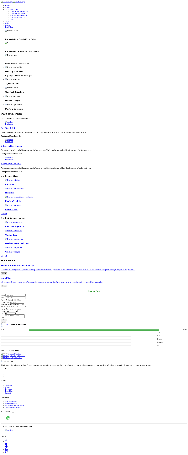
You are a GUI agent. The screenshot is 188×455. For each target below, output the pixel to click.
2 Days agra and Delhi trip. (19, 11)
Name (3, 295)
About (7, 7)
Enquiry (4, 273)
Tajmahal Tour (12, 35)
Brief (2, 318)
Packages (8, 389)
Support (8, 393)
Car (2, 313)
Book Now (9, 27)
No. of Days (5, 309)
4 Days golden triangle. (18, 13)
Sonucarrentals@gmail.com (14, 405)
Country (4, 302)
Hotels (3, 311)
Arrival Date (5, 304)
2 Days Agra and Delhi (11, 164)
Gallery (7, 23)
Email (3, 298)
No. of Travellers (7, 307)
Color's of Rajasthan (14, 47)
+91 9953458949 (11, 403)
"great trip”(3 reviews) (14, 354)
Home (7, 5)
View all (12, 19)
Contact (8, 25)
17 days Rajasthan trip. (17, 17)
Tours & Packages (11, 9)
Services (8, 21)
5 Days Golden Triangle (11, 146)
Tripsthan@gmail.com (12, 407)
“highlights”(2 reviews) (15, 358)
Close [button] (3, 322)
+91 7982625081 (11, 402)
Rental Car (9, 391)
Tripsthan (8, 385)
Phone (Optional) (7, 300)
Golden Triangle (12, 59)
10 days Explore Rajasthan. (19, 15)
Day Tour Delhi (8, 128)
